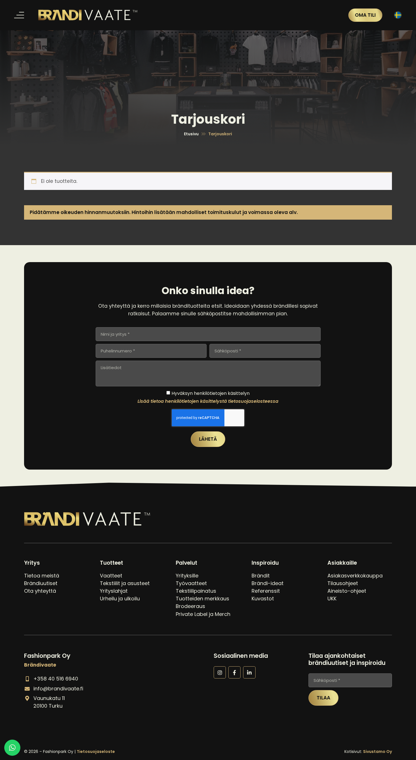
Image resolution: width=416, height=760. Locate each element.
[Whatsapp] (12, 748)
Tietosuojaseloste (96, 751)
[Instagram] (220, 672)
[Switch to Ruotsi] (398, 15)
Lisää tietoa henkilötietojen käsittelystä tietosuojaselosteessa (208, 401)
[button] (19, 15)
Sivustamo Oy (377, 751)
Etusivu (191, 134)
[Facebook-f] (234, 672)
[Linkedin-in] (249, 672)
